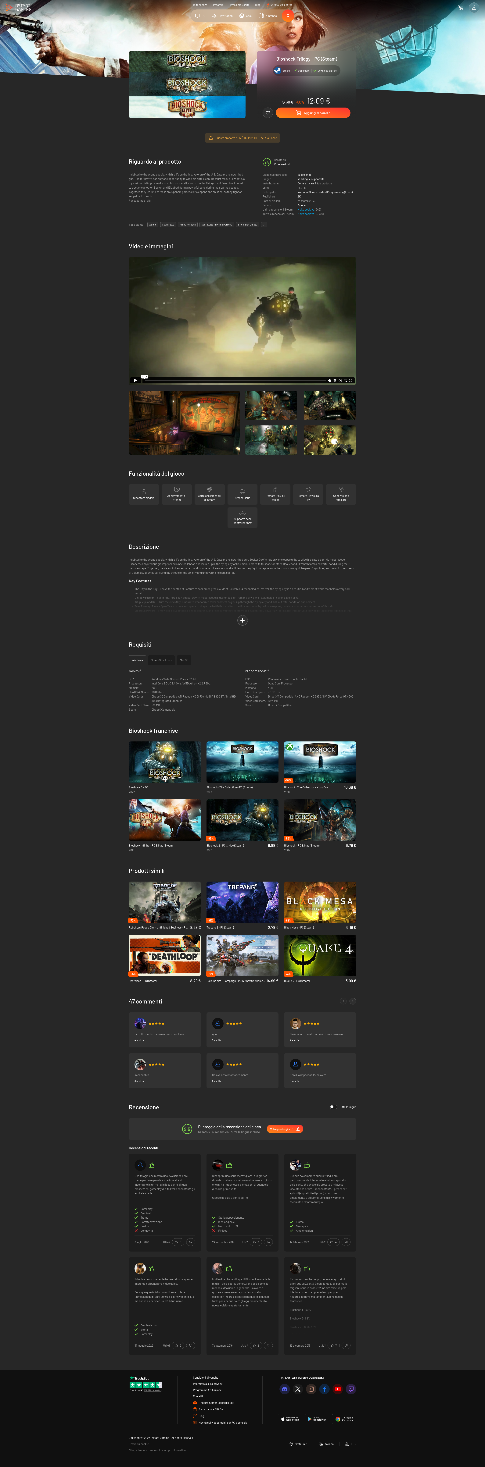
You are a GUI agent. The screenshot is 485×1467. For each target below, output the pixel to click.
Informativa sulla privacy (207, 1383)
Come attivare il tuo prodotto (314, 183)
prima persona (188, 224)
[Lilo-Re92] (218, 1165)
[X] (298, 1389)
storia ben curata (247, 224)
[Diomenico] (218, 1268)
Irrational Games (307, 192)
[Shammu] (295, 1023)
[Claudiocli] (295, 1064)
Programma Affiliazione (207, 1390)
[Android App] (317, 1419)
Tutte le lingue (347, 1107)
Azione (301, 205)
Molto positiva (306, 209)
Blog (257, 4)
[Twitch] (351, 1389)
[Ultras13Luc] (295, 1165)
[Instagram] (311, 1389)
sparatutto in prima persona (216, 224)
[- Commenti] (343, 1001)
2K (299, 196)
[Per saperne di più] (320, 1305)
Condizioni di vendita (205, 1377)
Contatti (198, 1396)
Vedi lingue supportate (311, 179)
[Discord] (284, 1389)
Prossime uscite (240, 4)
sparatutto (168, 224)
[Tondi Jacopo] (140, 1165)
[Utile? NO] (190, 1242)
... (264, 224)
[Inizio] (18, 8)
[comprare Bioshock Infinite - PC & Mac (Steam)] (165, 820)
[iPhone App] (290, 1419)
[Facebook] (324, 1389)
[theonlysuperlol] (140, 1268)
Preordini (218, 4)
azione (152, 224)
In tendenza (200, 4)
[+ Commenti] (353, 1001)
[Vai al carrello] (460, 7)
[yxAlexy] (218, 1023)
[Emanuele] (218, 1064)
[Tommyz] (295, 1268)
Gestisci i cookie (139, 1444)
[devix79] (140, 1064)
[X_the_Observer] (140, 1023)
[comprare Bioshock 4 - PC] (165, 762)
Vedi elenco (304, 174)
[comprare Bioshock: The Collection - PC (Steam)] (242, 762)
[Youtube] (337, 1389)
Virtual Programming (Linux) (336, 192)
